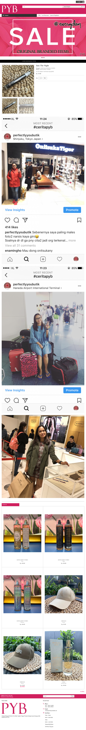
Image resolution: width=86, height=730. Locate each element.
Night (63, 560)
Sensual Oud (63, 682)
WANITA (53, 68)
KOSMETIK (48, 68)
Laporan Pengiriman (54, 15)
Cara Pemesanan (45, 15)
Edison (22, 682)
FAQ (39, 15)
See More (82, 691)
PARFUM (43, 68)
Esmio (63, 621)
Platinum (22, 621)
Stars (22, 560)
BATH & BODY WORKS (45, 69)
